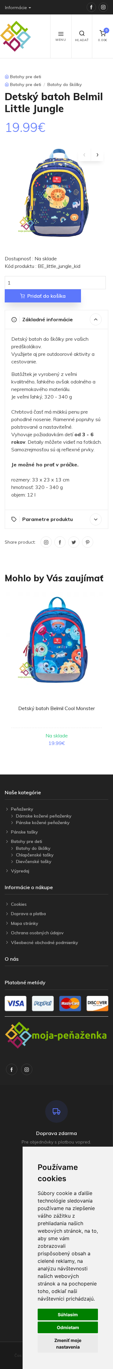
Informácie (16, 7)
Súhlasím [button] (68, 1314)
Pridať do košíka (46, 296)
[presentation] (84, 155)
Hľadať (82, 40)
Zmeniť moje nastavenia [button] (67, 1344)
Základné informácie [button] (47, 319)
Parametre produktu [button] (47, 519)
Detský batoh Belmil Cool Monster (56, 708)
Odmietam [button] (68, 1327)
